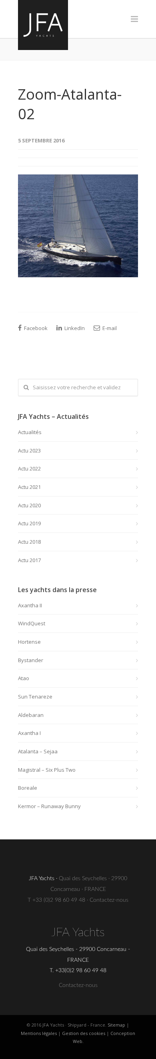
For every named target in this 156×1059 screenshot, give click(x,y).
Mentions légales (39, 1033)
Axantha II (30, 605)
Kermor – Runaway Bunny (49, 806)
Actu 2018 (29, 541)
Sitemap (116, 1025)
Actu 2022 (29, 468)
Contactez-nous (109, 900)
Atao (23, 678)
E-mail (109, 328)
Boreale (27, 787)
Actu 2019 (29, 523)
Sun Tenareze (35, 696)
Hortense (29, 641)
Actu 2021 (29, 486)
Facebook (35, 328)
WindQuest (31, 623)
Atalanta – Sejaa (38, 751)
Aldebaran (31, 715)
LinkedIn (74, 328)
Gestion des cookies (83, 1033)
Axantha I (29, 733)
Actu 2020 (29, 505)
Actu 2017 (29, 560)
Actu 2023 (29, 450)
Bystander (30, 660)
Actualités (30, 432)
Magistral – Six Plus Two (47, 769)
